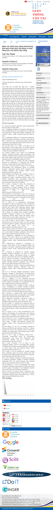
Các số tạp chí (14, 37)
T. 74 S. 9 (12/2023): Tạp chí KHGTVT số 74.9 (26, 42)
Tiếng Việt (8, 405)
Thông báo (42, 37)
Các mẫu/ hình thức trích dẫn (43, 115)
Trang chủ (5, 36)
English (8, 408)
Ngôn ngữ (7, 401)
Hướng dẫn (32, 37)
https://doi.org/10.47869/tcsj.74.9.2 (14, 77)
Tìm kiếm (7, 429)
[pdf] (38, 69)
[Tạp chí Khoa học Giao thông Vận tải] (11, 467)
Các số (11, 42)
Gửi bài (24, 37)
